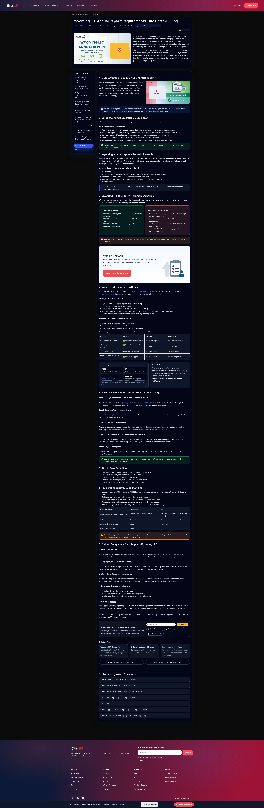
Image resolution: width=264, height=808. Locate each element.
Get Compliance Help (117, 273)
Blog (135, 773)
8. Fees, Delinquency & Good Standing (82, 131)
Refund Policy (170, 781)
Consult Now (251, 5)
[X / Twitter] (73, 798)
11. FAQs (78, 150)
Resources (81, 5)
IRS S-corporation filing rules (168, 557)
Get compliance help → (184, 804)
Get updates (182, 624)
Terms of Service (171, 773)
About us (69, 5)
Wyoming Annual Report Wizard (117, 415)
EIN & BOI (75, 781)
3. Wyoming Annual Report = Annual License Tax (83, 95)
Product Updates (140, 785)
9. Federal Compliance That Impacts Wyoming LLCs (83, 139)
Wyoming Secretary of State (143, 291)
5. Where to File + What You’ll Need (83, 112)
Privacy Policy (170, 777)
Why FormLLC (108, 777)
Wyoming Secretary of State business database (139, 402)
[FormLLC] (12, 5)
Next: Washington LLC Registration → (167, 662)
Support (137, 777)
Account (237, 5)
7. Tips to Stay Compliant (83, 126)
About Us (106, 773)
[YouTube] (83, 798)
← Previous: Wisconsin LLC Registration (121, 662)
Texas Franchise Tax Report (172, 647)
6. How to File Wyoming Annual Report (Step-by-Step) (83, 119)
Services (36, 5)
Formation (75, 773)
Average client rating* (108, 379)
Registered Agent (78, 777)
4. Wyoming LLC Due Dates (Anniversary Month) (82, 104)
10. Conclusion (80, 146)
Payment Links (139, 789)
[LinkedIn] (78, 798)
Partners (106, 789)
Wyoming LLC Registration (111, 647)
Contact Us (92, 5)
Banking (74, 785)
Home (28, 5)
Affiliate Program (109, 785)
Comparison (57, 5)
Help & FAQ (107, 781)
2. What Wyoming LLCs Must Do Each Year (83, 87)
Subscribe (187, 752)
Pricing (46, 5)
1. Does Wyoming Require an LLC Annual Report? (82, 80)
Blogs (79, 14)
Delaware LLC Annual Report (142, 647)
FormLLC (106, 614)
